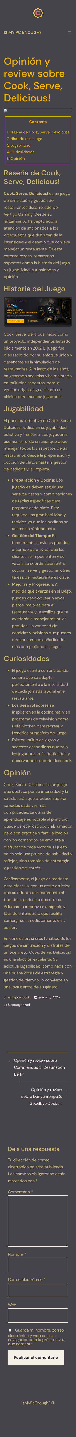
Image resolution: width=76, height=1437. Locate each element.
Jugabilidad (19, 145)
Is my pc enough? (23, 32)
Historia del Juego (24, 138)
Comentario (20, 1191)
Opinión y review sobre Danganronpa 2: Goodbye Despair (41, 1096)
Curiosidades (20, 151)
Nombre (17, 1254)
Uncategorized (19, 1005)
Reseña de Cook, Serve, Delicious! (38, 132)
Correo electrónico (27, 1279)
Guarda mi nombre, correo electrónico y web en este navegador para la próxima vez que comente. (36, 1336)
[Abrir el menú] (69, 32)
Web (12, 1304)
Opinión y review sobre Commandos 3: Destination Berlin (39, 1067)
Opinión (16, 158)
